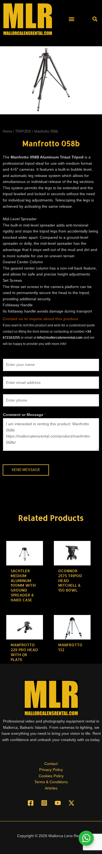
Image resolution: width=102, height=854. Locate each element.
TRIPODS (23, 131)
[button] (71, 18)
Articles (51, 788)
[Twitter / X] (71, 803)
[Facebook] (30, 803)
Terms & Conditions (51, 782)
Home (7, 131)
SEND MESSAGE (25, 470)
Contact (51, 764)
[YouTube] (58, 803)
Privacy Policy (51, 770)
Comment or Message (24, 415)
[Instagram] (44, 803)
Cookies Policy (51, 776)
